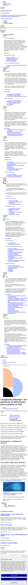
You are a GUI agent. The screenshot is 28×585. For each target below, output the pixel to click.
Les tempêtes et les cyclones (13, 170)
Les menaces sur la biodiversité (13, 95)
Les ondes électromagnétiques (15, 204)
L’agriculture (10, 270)
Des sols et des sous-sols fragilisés (14, 100)
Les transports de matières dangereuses (15, 175)
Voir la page (6, 53)
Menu (4, 1)
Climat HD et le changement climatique (9, 542)
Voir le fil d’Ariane (4, 357)
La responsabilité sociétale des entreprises (16, 302)
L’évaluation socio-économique (13, 347)
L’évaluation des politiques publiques (14, 346)
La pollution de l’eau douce (14, 214)
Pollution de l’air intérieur (14, 209)
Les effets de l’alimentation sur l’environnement (17, 298)
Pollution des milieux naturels (13, 58)
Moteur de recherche (7, 3)
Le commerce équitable (12, 254)
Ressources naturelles (11, 57)
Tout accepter (16, 576)
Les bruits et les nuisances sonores (16, 201)
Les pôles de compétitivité (13, 261)
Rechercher (3, 10)
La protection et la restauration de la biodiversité (17, 96)
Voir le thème (7, 89)
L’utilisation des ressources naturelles (15, 252)
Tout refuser (15, 579)
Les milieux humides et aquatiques (14, 101)
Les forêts (9, 105)
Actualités (5, 22)
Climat (5, 106)
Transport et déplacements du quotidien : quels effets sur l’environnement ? (17, 305)
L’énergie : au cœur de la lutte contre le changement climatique (16, 267)
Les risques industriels (11, 174)
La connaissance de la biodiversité (14, 93)
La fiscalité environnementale (14, 244)
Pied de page (5, 5)
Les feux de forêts (10, 167)
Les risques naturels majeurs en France (15, 168)
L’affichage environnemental (14, 253)
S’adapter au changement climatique (14, 135)
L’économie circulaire (12, 248)
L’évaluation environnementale (13, 351)
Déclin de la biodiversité (12, 60)
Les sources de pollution (13, 200)
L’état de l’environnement (8, 34)
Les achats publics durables (13, 310)
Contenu (5, 2)
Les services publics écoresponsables (15, 303)
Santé (5, 177)
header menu (9, 10)
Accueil (4, 359)
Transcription (12, 494)
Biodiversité (6, 67)
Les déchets (10, 271)
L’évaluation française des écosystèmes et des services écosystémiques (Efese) (16, 349)
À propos (5, 20)
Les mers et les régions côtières (13, 102)
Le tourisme (10, 269)
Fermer (2, 25)
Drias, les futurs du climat (6, 524)
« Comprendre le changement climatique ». (13, 480)
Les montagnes (10, 104)
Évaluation (6, 314)
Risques (5, 136)
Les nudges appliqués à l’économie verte (16, 260)
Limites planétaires (11, 309)
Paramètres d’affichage (8, 23)
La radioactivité (12, 202)
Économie (5, 215)
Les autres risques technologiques (14, 176)
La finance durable (12, 242)
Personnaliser (16, 583)
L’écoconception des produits (14, 265)
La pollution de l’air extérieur (15, 208)
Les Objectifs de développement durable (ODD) (17, 345)
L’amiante (11, 210)
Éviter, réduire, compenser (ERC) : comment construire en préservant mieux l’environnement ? (17, 353)
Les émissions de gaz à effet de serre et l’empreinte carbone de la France (15, 132)
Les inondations (10, 161)
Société (5, 272)
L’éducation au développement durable (16, 299)
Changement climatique (11, 59)
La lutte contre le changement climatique (15, 134)
